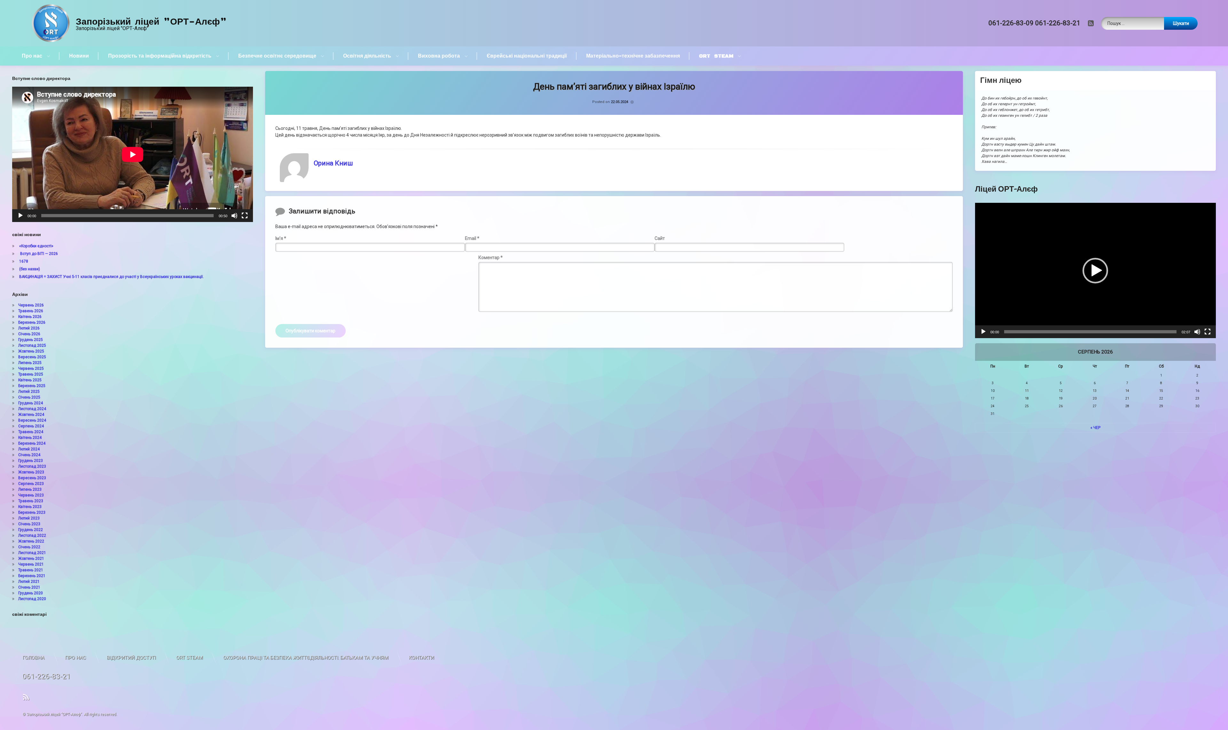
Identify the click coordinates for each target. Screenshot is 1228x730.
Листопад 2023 (32, 466)
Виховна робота (439, 56)
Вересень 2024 (32, 420)
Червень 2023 (31, 495)
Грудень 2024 (30, 403)
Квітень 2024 (30, 437)
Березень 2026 (31, 322)
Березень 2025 (31, 386)
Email (472, 238)
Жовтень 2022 (31, 541)
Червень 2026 (31, 305)
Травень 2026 (30, 311)
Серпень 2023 (31, 483)
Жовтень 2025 (31, 351)
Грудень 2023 (30, 460)
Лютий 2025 (29, 391)
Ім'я (280, 238)
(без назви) (29, 269)
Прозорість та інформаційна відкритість (159, 56)
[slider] (1090, 331)
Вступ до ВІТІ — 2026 (38, 253)
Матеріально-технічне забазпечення (633, 56)
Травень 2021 (30, 570)
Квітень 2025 (30, 380)
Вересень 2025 (32, 357)
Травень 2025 (30, 374)
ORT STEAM (716, 56)
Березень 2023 (31, 512)
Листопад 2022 (32, 535)
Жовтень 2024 (31, 414)
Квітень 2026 (30, 316)
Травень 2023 (30, 501)
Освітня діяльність (367, 56)
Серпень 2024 (31, 426)
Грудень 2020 (30, 593)
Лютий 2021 (29, 581)
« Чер (1095, 427)
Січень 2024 (29, 455)
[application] (132, 154)
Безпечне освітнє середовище (277, 56)
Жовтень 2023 (31, 472)
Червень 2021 (31, 564)
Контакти (421, 658)
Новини (79, 56)
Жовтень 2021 (31, 558)
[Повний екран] (244, 215)
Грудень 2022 (30, 530)
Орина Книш (333, 163)
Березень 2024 (31, 443)
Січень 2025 (29, 397)
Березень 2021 (31, 576)
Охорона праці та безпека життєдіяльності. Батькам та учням (305, 658)
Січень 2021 (29, 587)
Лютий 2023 (29, 518)
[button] (1095, 270)
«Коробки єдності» (36, 246)
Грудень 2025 (30, 339)
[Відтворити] (20, 215)
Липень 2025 (30, 363)
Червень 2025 (31, 368)
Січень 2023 (29, 524)
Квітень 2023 (30, 506)
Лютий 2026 (29, 328)
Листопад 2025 (32, 345)
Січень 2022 (29, 547)
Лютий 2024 (29, 449)
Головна (33, 658)
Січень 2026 (29, 334)
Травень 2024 (30, 432)
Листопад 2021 (32, 553)
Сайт (660, 238)
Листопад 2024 (32, 409)
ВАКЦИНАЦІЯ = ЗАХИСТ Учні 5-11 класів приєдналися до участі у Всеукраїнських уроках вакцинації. (111, 276)
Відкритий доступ (131, 658)
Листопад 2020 (32, 599)
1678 (23, 261)
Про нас (32, 56)
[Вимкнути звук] (234, 215)
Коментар (490, 257)
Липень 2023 (30, 489)
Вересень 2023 (32, 478)
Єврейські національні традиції (527, 56)
